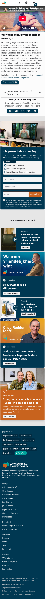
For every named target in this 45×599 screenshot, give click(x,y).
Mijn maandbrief (10, 435)
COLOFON (6, 584)
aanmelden (35, 194)
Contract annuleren (25, 594)
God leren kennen (28, 449)
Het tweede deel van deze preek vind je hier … (22, 76)
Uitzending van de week (12, 525)
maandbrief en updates (16, 169)
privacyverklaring (33, 202)
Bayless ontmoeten (11, 440)
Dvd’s (4, 541)
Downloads (8, 453)
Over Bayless (7, 558)
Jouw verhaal (20, 444)
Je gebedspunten (10, 449)
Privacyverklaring (17, 584)
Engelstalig (7, 549)
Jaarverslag (7, 569)
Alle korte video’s (9, 529)
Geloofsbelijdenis (9, 561)
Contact (5, 565)
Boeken (5, 538)
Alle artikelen (28, 440)
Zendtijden (8, 444)
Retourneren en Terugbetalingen (15, 591)
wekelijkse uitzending (15, 165)
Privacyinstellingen (9, 594)
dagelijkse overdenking (16, 172)
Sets (4, 545)
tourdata (32, 172)
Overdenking (25, 435)
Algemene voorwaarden (11, 588)
